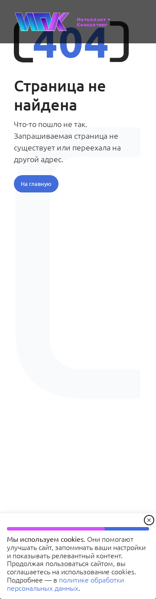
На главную (36, 183)
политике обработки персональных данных (65, 583)
